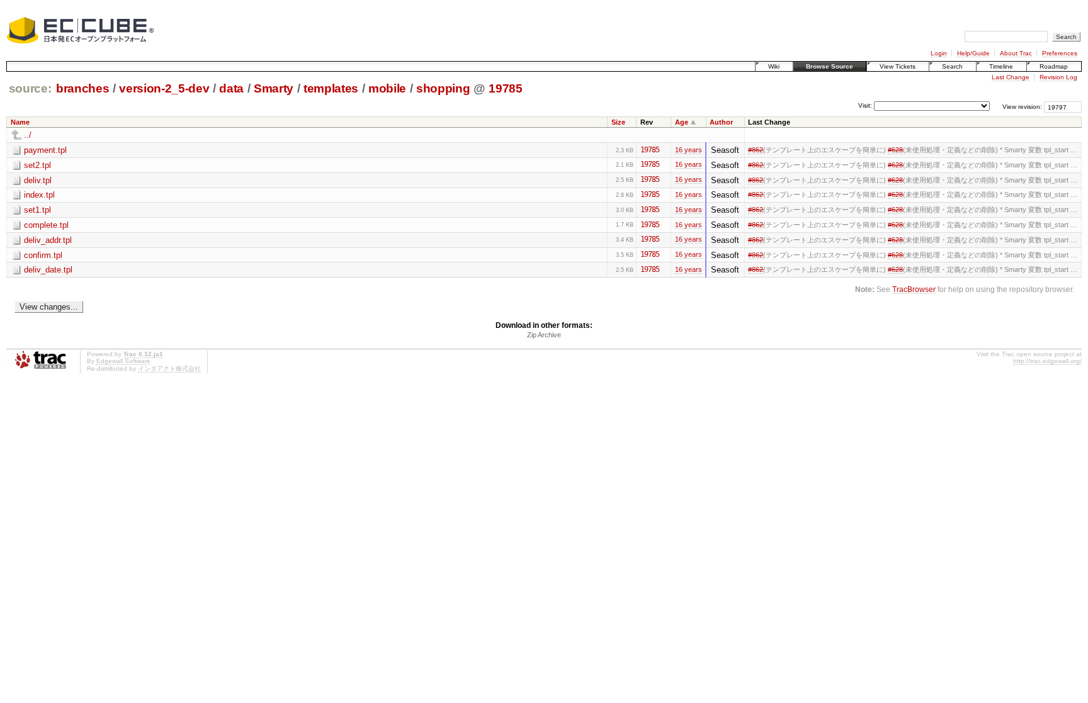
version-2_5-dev (164, 88)
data (231, 88)
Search (952, 66)
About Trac (1016, 53)
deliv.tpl (38, 180)
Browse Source (829, 66)
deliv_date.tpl (48, 269)
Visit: (865, 106)
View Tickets (897, 66)
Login (939, 53)
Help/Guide (973, 53)
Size (618, 122)
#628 (895, 150)
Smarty (273, 88)
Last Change (1010, 77)
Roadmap (1054, 66)
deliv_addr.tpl (48, 240)
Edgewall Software (123, 360)
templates (330, 88)
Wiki (773, 66)
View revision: (1022, 106)
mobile (387, 88)
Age (681, 122)
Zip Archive (544, 335)
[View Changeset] (665, 149)
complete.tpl (46, 225)
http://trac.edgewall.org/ (1047, 360)
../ (27, 135)
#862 (755, 150)
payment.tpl (45, 150)
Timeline (1001, 66)
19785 (505, 88)
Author (721, 122)
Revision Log (1058, 77)
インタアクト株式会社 (169, 368)
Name (20, 122)
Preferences (1059, 53)
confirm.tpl (43, 255)
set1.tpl (37, 210)
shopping (443, 88)
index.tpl (39, 195)
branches (82, 88)
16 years (688, 150)
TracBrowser (914, 289)
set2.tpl (37, 165)
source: (30, 88)
